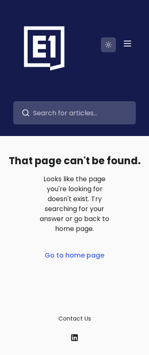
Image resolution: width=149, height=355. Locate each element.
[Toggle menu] (127, 43)
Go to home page (74, 255)
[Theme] (108, 44)
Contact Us (74, 318)
